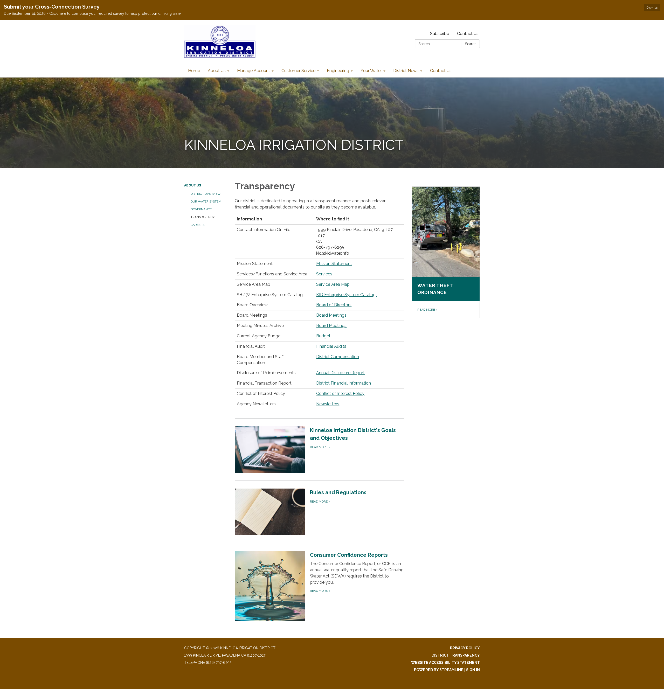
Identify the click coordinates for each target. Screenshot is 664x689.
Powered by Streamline (438, 670)
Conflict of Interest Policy (340, 393)
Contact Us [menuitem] (441, 70)
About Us (192, 185)
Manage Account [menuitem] (253, 70)
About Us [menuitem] (217, 70)
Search (470, 44)
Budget (323, 335)
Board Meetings (331, 315)
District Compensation (337, 356)
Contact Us (468, 33)
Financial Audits (331, 346)
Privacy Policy (465, 648)
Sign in (473, 670)
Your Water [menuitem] (371, 70)
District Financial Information (343, 383)
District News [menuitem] (406, 70)
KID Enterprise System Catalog (346, 294)
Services (324, 274)
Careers (197, 225)
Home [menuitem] (194, 70)
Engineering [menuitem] (338, 70)
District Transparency (456, 655)
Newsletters (327, 403)
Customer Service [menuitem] (298, 70)
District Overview (206, 194)
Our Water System (206, 201)
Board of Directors (333, 304)
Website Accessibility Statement (445, 662)
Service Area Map (333, 284)
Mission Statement (334, 263)
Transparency (203, 217)
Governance (201, 209)
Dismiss (652, 7)
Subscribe (439, 33)
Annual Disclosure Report (340, 372)
